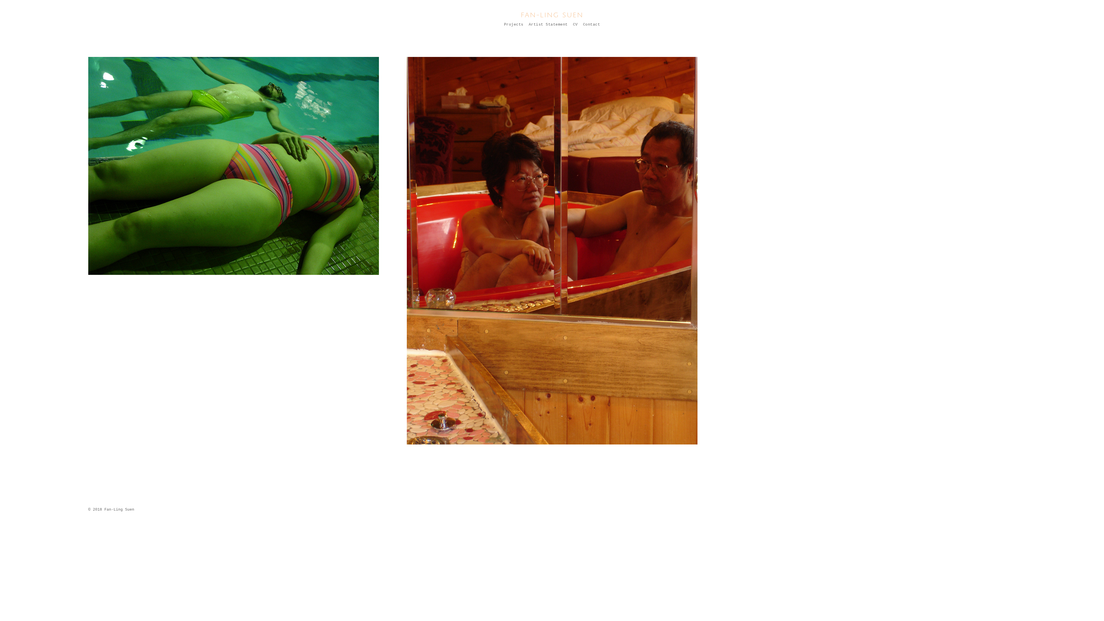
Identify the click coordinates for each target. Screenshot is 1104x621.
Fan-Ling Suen (552, 15)
